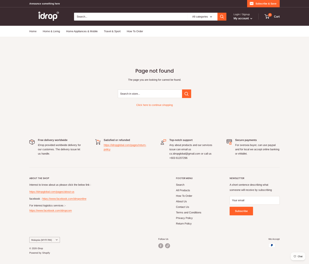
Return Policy (184, 223)
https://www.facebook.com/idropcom (50, 210)
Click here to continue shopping (154, 104)
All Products (183, 190)
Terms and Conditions (188, 212)
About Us (181, 201)
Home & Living (51, 31)
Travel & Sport (112, 31)
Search (180, 184)
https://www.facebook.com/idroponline (64, 198)
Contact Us (182, 206)
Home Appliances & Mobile (82, 31)
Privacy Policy (184, 217)
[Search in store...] (186, 93)
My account (241, 18)
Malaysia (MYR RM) (41, 240)
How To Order (135, 31)
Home (32, 31)
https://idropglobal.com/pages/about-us (51, 191)
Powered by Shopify (39, 252)
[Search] (221, 17)
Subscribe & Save (266, 3)
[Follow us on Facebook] (160, 245)
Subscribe (241, 210)
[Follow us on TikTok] (167, 245)
